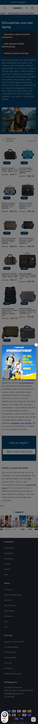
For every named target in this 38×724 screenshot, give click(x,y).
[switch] (5, 721)
